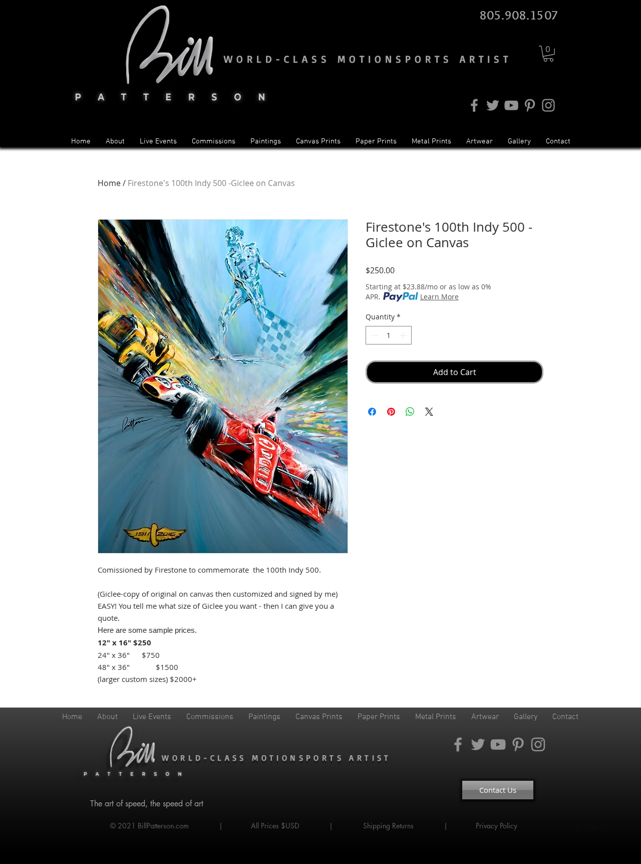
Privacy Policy (497, 825)
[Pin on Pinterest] (391, 412)
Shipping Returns (388, 825)
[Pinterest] (529, 105)
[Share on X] (429, 412)
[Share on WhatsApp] (410, 412)
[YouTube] (511, 105)
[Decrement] (373, 335)
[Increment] (404, 335)
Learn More (439, 296)
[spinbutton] (389, 335)
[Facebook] (474, 105)
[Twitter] (492, 105)
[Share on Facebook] (372, 412)
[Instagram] (548, 105)
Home (109, 183)
